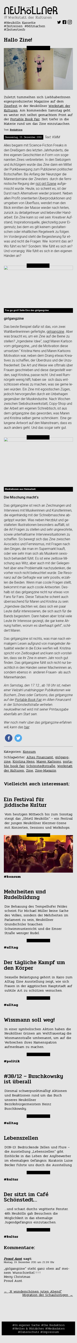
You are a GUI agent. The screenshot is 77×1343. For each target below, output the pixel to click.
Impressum (51, 1331)
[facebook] (64, 23)
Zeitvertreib (15, 29)
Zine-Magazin (45, 770)
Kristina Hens (24, 761)
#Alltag (11, 947)
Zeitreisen (14, 26)
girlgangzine (55, 332)
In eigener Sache (27, 1325)
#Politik (12, 1061)
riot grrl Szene (46, 184)
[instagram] (70, 23)
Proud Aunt (13, 1258)
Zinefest (10, 105)
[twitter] (59, 23)
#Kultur (11, 1179)
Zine (29, 770)
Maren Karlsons (48, 761)
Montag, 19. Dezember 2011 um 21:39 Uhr (29, 1262)
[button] (8, 738)
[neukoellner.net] (31, 13)
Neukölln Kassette (21, 22)
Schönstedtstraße (40, 766)
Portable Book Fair (25, 119)
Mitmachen (36, 26)
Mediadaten (56, 1328)
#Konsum (12, 876)
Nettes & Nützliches (29, 1328)
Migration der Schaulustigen (47, 1295)
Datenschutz (29, 1331)
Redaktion (16, 130)
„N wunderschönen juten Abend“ (33, 1291)
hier (26, 727)
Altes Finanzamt (39, 757)
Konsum (29, 751)
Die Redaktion (54, 1325)
